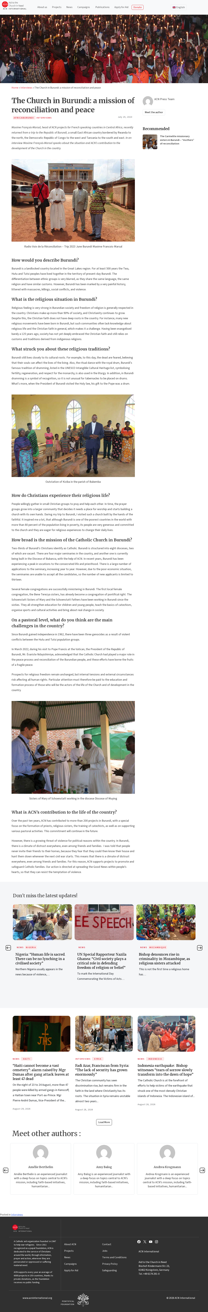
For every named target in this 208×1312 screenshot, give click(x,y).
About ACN (70, 1244)
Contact (106, 1244)
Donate (137, 7)
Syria (97, 1059)
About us (42, 7)
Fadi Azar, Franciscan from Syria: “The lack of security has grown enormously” (102, 1070)
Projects (56, 7)
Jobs (104, 1251)
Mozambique (96, 947)
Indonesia (155, 1059)
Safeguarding (109, 1270)
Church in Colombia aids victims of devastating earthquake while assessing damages (165, 958)
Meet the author (154, 112)
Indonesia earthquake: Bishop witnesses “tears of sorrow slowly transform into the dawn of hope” (165, 1070)
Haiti (26, 1059)
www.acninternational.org (37, 1298)
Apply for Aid (121, 7)
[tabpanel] (42, 946)
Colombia (155, 947)
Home (15, 87)
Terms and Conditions (114, 1257)
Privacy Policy (109, 1264)
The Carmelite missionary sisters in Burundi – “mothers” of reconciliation (177, 139)
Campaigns (83, 7)
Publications (102, 7)
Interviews (26, 87)
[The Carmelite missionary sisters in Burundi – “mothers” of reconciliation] (150, 141)
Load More (104, 1122)
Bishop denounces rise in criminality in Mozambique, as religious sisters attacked (102, 958)
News (69, 7)
